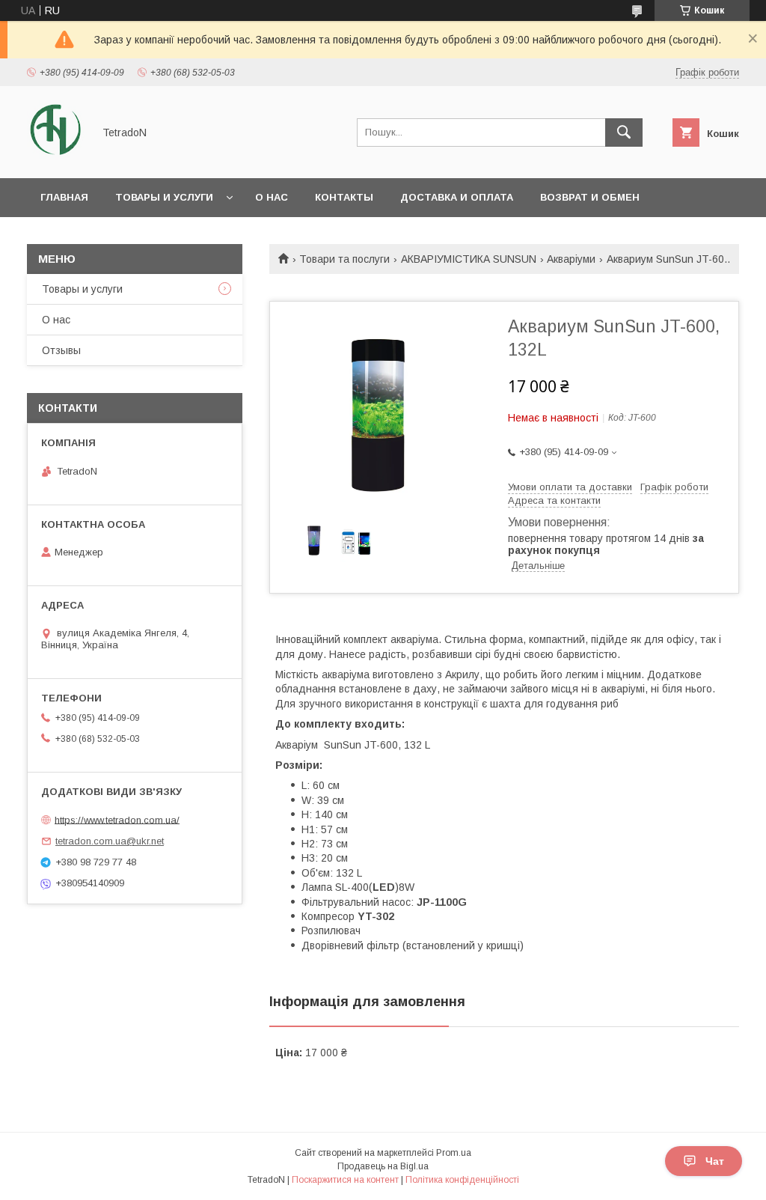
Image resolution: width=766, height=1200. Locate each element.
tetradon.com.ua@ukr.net (109, 841)
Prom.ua (453, 1153)
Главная (64, 197)
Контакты (344, 197)
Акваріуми (571, 259)
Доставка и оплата (456, 197)
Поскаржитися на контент (345, 1180)
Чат (714, 1161)
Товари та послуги (344, 259)
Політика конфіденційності (462, 1180)
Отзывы (61, 350)
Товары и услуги (164, 197)
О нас (271, 197)
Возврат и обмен (590, 197)
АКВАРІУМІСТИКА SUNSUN (468, 259)
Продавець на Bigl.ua (383, 1166)
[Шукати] (624, 132)
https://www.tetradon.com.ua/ (117, 819)
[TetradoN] (56, 159)
